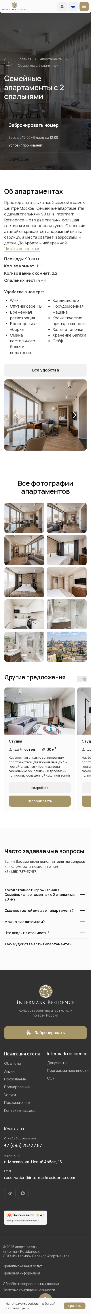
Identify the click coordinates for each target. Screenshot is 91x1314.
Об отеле (12, 1063)
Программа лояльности (68, 1070)
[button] (45, 370)
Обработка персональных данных (31, 1284)
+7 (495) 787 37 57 (23, 1145)
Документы (57, 1062)
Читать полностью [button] (22, 248)
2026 (10, 1247)
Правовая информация (21, 1273)
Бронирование (17, 1086)
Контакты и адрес (19, 1110)
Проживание (15, 1079)
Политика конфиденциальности (29, 1290)
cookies (32, 1303)
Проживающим (17, 1102)
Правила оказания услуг (22, 1266)
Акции (9, 1071)
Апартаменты (51, 59)
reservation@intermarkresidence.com (39, 1177)
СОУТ (52, 1078)
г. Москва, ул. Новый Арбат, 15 (33, 1161)
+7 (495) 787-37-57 (20, 871)
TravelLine (19, 159)
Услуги (10, 1094)
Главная (24, 59)
